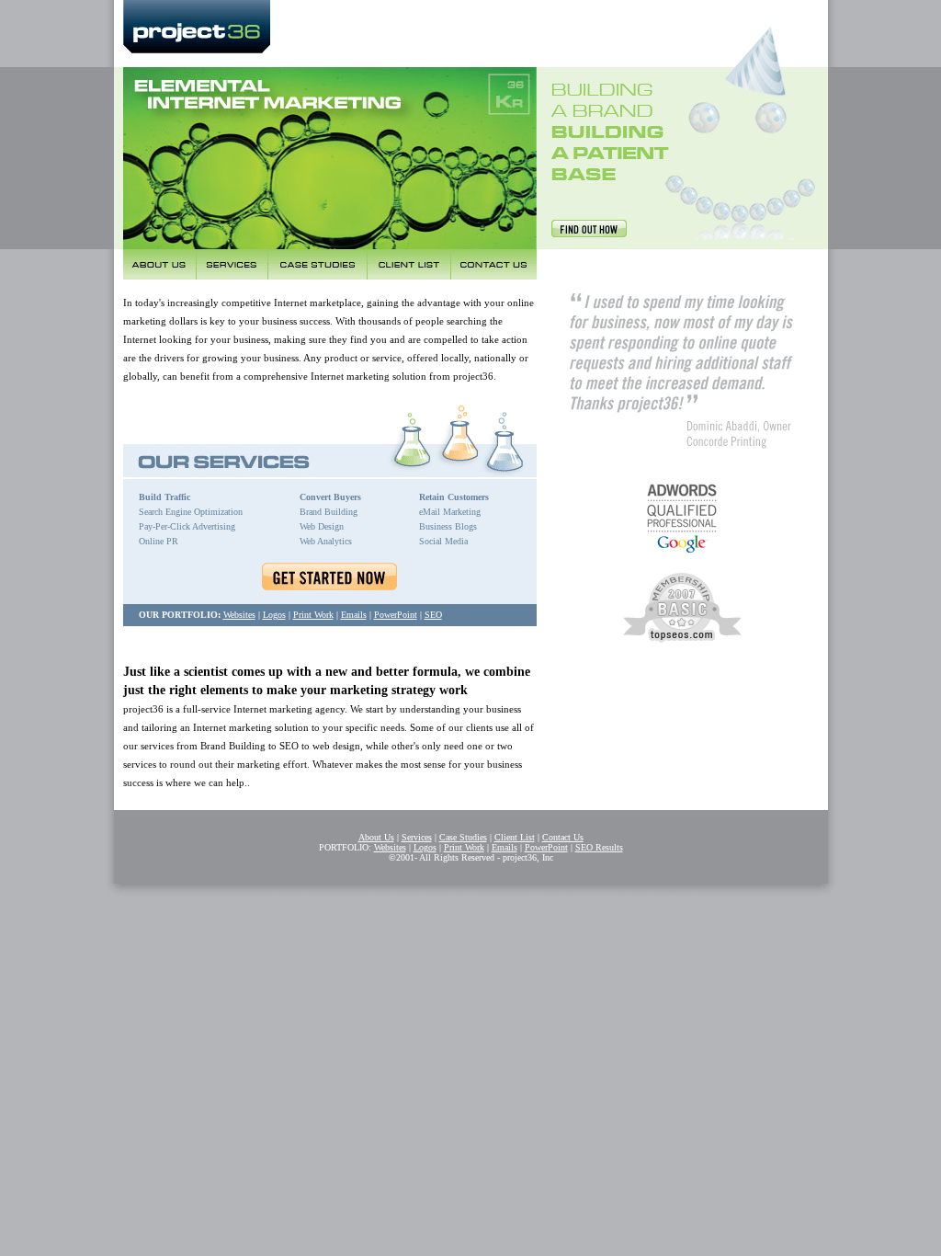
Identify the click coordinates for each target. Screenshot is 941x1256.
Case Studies (463, 837)
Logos (274, 615)
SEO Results (599, 847)
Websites (239, 615)
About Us (376, 837)
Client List (514, 837)
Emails (354, 615)
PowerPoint (395, 615)
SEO (433, 615)
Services (417, 837)
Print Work (313, 615)
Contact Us (563, 837)
